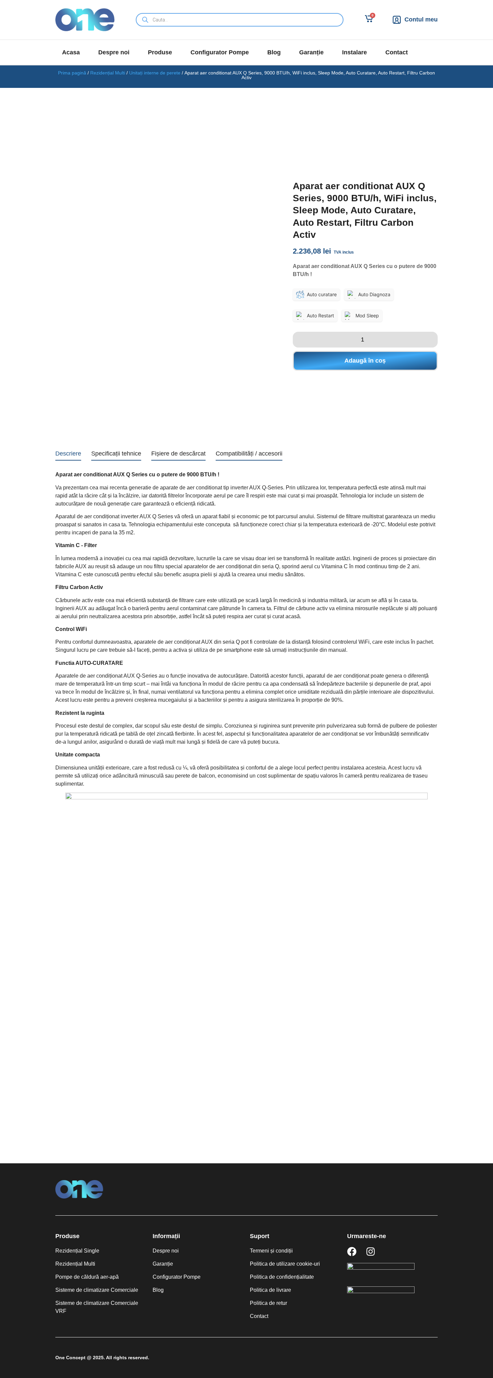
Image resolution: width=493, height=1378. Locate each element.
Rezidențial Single (77, 1251)
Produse (160, 52)
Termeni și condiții (271, 1251)
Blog (274, 52)
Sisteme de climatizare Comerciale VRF (96, 1307)
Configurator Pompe (219, 52)
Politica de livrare (270, 1290)
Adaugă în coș (365, 360)
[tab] (68, 455)
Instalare (354, 52)
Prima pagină (72, 72)
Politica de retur (268, 1303)
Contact (396, 52)
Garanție (311, 52)
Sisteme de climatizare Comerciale (96, 1290)
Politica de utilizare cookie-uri (285, 1264)
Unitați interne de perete (154, 72)
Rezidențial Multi (107, 72)
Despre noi (113, 52)
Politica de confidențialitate (282, 1277)
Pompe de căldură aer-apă (87, 1277)
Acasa (71, 52)
